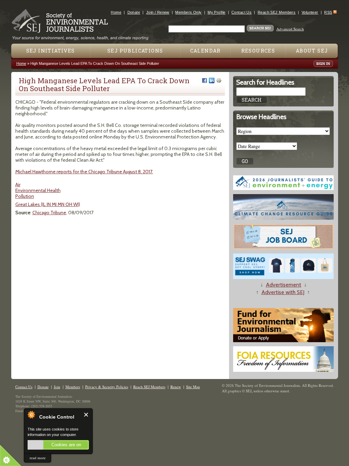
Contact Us (241, 12)
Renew (175, 386)
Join (57, 386)
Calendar (205, 50)
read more (38, 457)
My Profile (216, 12)
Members (72, 386)
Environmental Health (38, 190)
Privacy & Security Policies (106, 386)
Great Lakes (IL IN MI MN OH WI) (47, 204)
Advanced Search (290, 28)
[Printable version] (219, 80)
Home (116, 12)
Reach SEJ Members (276, 12)
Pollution (24, 196)
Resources (258, 50)
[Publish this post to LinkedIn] (211, 80)
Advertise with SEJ (282, 292)
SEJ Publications (135, 50)
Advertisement (283, 284)
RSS (328, 12)
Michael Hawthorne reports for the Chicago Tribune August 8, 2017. (84, 172)
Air (17, 184)
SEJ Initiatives (50, 50)
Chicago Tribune (49, 212)
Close (86, 414)
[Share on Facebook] (204, 80)
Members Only (188, 12)
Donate (133, 12)
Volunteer (310, 12)
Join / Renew (157, 12)
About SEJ (312, 50)
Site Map (193, 386)
